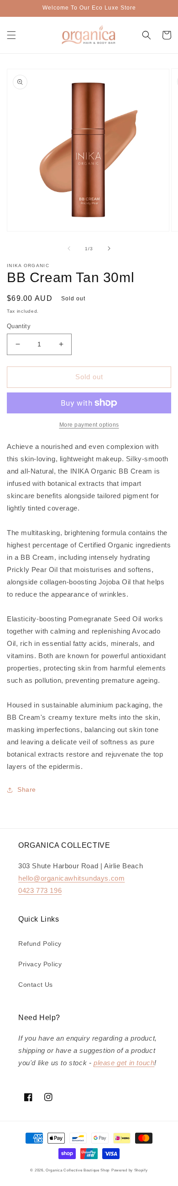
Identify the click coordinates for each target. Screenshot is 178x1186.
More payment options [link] (89, 425)
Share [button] (26, 789)
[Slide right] (109, 248)
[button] (11, 35)
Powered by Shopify (129, 1170)
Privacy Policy (40, 964)
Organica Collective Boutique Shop (78, 1170)
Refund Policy (40, 943)
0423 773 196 (40, 890)
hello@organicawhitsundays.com (71, 878)
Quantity (19, 326)
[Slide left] (69, 248)
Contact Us (35, 984)
